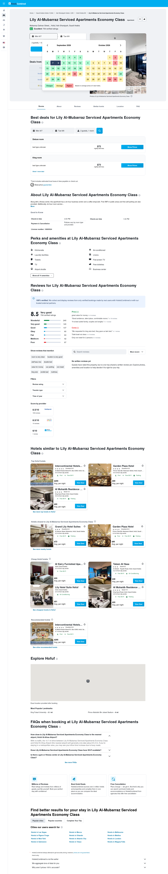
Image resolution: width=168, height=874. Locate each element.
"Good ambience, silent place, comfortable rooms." (94, 318)
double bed (48, 362)
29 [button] (58, 79)
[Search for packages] (4, 25)
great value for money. (84, 315)
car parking (50, 367)
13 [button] (47, 68)
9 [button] (63, 63)
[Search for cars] (4, 20)
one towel (60, 367)
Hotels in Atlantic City (77, 838)
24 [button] (69, 74)
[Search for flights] (4, 10)
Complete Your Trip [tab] (74, 820)
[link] (44, 511)
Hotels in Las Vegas (39, 832)
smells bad (44, 372)
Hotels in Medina (114, 835)
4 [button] (74, 57)
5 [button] (80, 57)
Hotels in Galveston (39, 842)
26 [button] (80, 74)
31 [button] (121, 79)
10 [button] (69, 63)
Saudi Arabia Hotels (42, 13)
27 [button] (47, 79)
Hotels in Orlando (76, 835)
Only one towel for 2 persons (86, 337)
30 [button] (64, 79)
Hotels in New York (38, 838)
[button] (3, 3)
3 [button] (69, 57)
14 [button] (53, 68)
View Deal (80, 483)
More (33, 206)
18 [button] (75, 68)
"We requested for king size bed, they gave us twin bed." (96, 331)
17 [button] (69, 68)
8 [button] (58, 63)
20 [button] (47, 74)
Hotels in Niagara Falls (116, 842)
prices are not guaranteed (81, 852)
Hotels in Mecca (75, 832)
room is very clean (38, 357)
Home (31, 13)
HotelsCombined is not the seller (45, 859)
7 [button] (52, 63)
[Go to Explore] (4, 29)
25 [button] (75, 74)
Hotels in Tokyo (75, 842)
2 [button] (63, 57)
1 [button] (58, 57)
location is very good (55, 357)
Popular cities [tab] (38, 820)
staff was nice (36, 362)
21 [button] (53, 74)
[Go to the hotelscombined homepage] (17, 3)
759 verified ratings (50, 28)
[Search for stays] (4, 15)
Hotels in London (114, 838)
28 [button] (53, 79)
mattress (54, 372)
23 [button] (64, 74)
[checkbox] (42, 411)
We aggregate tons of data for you (45, 863)
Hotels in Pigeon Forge (40, 835)
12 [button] (80, 63)
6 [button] (47, 63)
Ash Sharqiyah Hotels (63, 13)
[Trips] (4, 36)
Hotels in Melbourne (115, 832)
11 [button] (75, 63)
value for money (37, 367)
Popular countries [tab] (55, 820)
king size (35, 372)
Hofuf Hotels (80, 13)
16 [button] (64, 68)
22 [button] (58, 74)
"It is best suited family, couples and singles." (91, 321)
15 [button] (58, 68)
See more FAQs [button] (71, 762)
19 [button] (80, 68)
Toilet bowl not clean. (83, 334)
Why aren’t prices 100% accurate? (46, 867)
